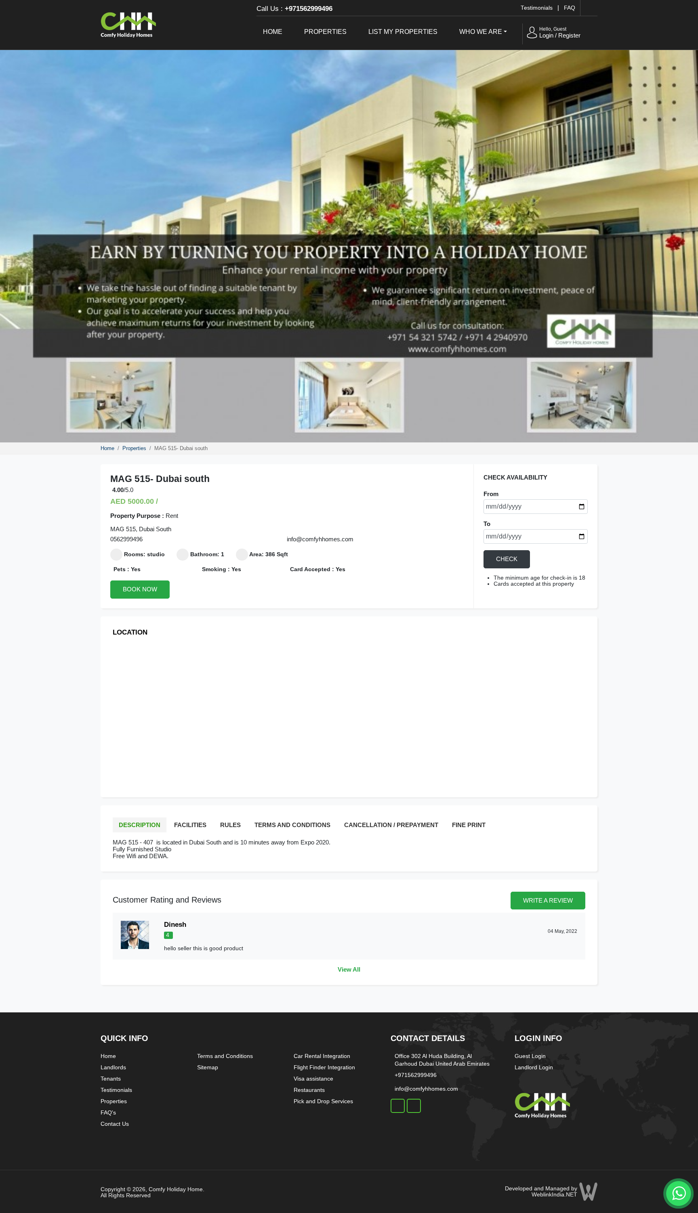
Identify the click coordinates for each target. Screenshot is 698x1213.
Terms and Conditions (292, 824)
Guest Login (530, 1056)
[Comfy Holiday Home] (128, 23)
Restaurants (309, 1090)
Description (139, 824)
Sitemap (207, 1067)
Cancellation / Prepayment (391, 824)
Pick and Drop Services (323, 1101)
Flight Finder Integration (324, 1067)
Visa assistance (313, 1078)
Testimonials (537, 8)
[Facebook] (398, 1106)
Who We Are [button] (480, 31)
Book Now (140, 589)
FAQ (569, 8)
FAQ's (108, 1112)
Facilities (190, 824)
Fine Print (469, 824)
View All (349, 969)
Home (272, 31)
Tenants (111, 1078)
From (491, 493)
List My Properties (402, 31)
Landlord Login (534, 1067)
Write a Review (548, 900)
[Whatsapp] (678, 1192)
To (487, 523)
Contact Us (115, 1124)
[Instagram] (414, 1106)
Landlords (113, 1067)
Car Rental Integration (322, 1056)
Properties (325, 31)
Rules (230, 824)
